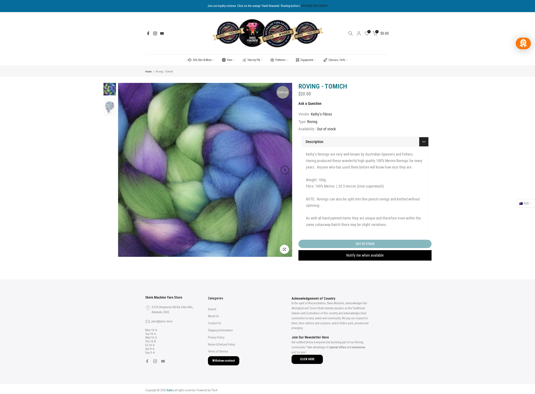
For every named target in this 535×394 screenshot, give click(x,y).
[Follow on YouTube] (162, 33)
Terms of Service (218, 351)
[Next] (285, 170)
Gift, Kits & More (202, 60)
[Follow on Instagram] (155, 33)
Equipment (307, 60)
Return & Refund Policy (221, 344)
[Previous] (125, 170)
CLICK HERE (307, 359)
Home (148, 71)
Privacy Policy (216, 337)
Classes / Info (337, 60)
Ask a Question (309, 103)
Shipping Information (220, 330)
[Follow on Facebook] (148, 33)
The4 (214, 390)
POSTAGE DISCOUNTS (314, 6)
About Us (213, 316)
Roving (312, 121)
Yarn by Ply (253, 60)
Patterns (280, 60)
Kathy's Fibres (321, 114)
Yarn (229, 60)
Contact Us (214, 323)
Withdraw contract (223, 360)
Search (212, 309)
